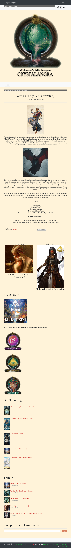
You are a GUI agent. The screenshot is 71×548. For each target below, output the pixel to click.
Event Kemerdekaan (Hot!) (19, 449)
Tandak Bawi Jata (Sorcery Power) (21, 491)
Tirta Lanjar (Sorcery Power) (20, 498)
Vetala (42, 99)
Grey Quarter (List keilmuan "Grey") (22, 418)
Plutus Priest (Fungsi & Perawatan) (19, 276)
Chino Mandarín (61, 544)
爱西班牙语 (63, 546)
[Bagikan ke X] (41, 230)
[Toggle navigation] (63, 2)
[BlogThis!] (39, 230)
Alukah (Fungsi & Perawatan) (50, 289)
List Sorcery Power (17, 434)
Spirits (36, 99)
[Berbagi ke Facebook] (43, 230)
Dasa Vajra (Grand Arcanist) (19, 506)
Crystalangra (10, 2)
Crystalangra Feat (49, 544)
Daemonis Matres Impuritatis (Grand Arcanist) (26, 513)
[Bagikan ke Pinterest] (45, 230)
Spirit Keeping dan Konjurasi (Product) (22, 407)
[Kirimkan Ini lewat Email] (38, 230)
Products (30, 99)
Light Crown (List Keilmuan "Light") (21, 457)
